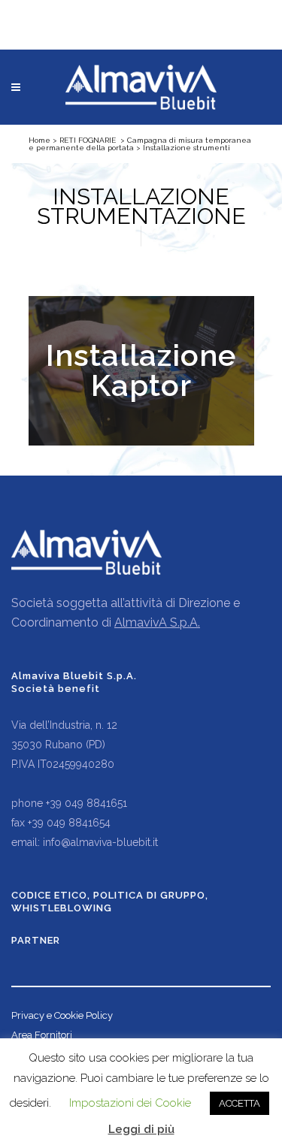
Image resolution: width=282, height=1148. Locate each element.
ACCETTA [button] (239, 1103)
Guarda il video (141, 371)
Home (39, 140)
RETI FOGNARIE (87, 140)
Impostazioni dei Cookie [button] (130, 1103)
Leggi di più (141, 1129)
